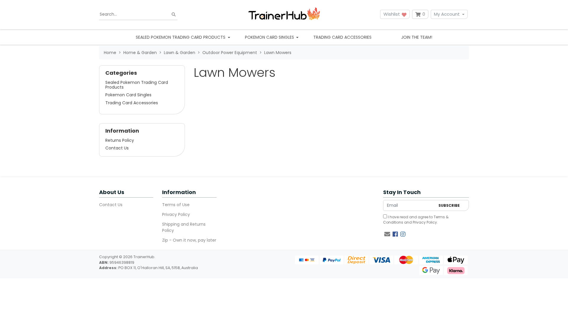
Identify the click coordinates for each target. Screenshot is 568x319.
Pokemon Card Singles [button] (270, 37)
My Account (447, 14)
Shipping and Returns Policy (184, 227)
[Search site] (174, 14)
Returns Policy (119, 140)
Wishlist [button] (392, 14)
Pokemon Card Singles (128, 95)
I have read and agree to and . (415, 219)
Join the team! (416, 37)
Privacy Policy (176, 214)
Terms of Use (176, 205)
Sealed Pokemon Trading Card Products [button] (181, 37)
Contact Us (117, 148)
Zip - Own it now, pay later (189, 240)
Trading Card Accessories (342, 37)
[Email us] (387, 234)
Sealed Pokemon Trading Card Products (136, 84)
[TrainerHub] (284, 14)
